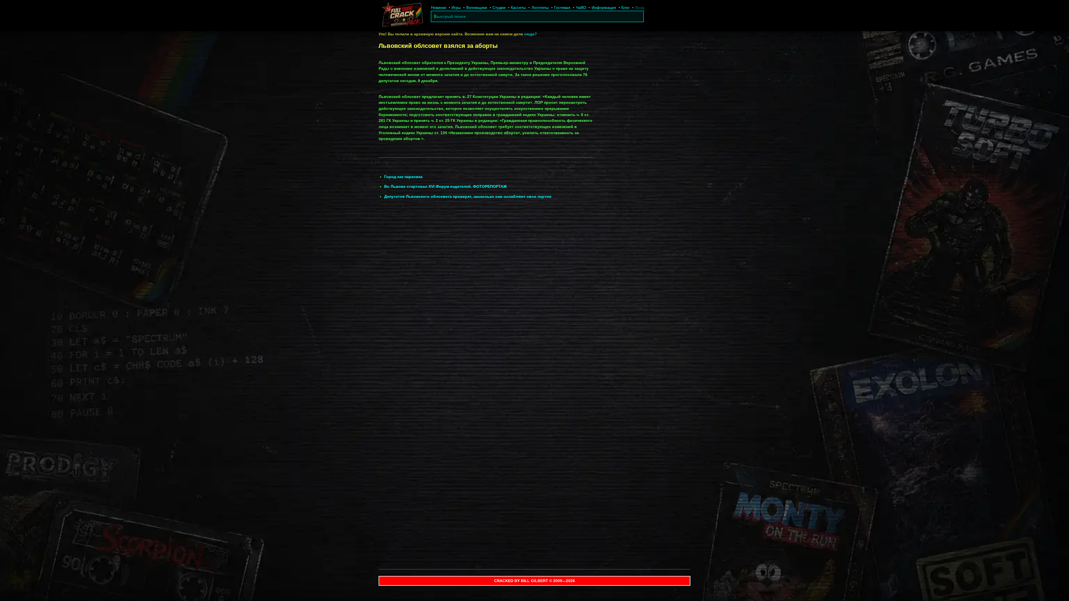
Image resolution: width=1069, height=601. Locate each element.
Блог (625, 7)
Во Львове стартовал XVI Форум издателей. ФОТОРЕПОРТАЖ (445, 186)
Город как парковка (403, 176)
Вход (639, 7)
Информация (604, 7)
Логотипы (540, 7)
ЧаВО (581, 7)
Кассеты (518, 7)
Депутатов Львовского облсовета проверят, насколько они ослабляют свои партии (467, 196)
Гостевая (562, 7)
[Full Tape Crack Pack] (402, 15)
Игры (456, 7)
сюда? (530, 34)
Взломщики (476, 7)
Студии (499, 7)
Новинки (438, 7)
